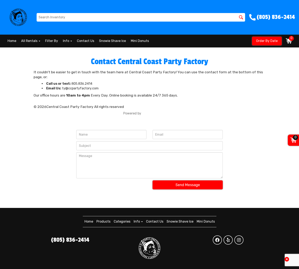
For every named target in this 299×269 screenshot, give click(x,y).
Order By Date (267, 41)
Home (12, 41)
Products (103, 221)
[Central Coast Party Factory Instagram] (238, 240)
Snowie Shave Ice (112, 41)
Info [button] (66, 41)
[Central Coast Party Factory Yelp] (228, 240)
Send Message (188, 185)
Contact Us (85, 41)
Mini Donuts (140, 41)
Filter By (51, 41)
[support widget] (286, 259)
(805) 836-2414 (70, 240)
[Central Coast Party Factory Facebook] (217, 240)
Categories (122, 221)
